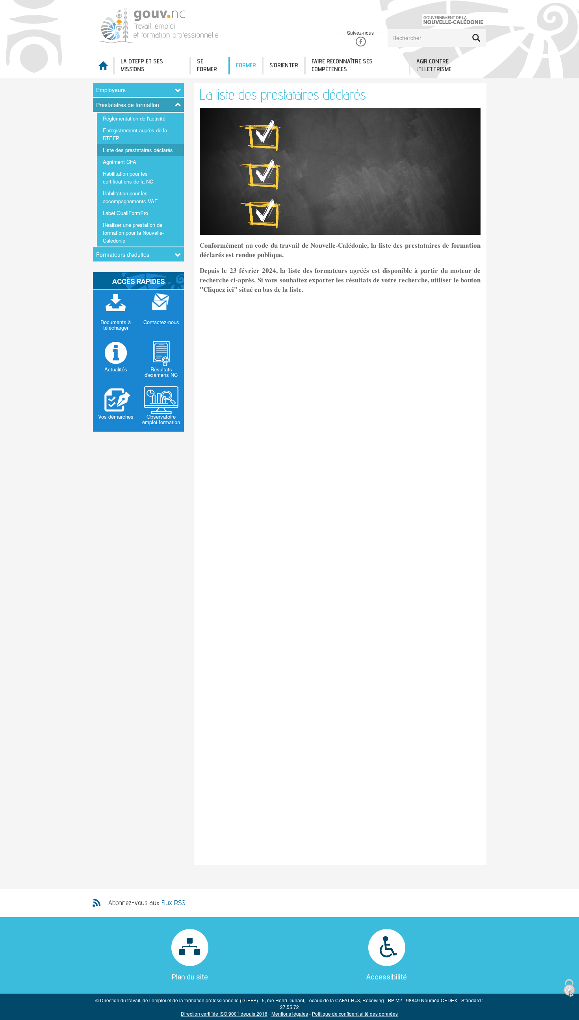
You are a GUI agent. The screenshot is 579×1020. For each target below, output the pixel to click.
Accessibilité (386, 977)
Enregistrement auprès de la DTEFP (135, 134)
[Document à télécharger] (116, 313)
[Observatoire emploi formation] (161, 408)
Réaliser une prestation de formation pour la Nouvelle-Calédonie (133, 232)
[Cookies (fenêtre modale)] (569, 988)
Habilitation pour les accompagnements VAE (130, 197)
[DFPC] (163, 24)
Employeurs (111, 90)
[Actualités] (116, 360)
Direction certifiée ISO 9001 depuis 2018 (224, 1013)
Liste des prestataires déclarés (138, 150)
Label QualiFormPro (125, 213)
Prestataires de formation (127, 105)
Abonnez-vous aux (146, 902)
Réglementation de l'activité (134, 118)
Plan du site (190, 977)
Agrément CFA (119, 161)
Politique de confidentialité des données (355, 1013)
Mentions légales (289, 1013)
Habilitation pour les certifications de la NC (128, 177)
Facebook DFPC (360, 41)
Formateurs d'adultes (122, 254)
